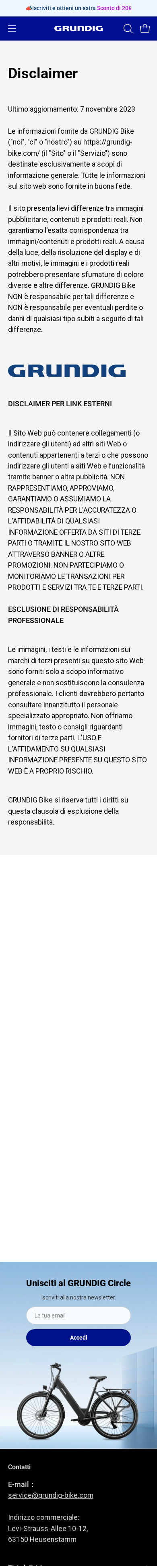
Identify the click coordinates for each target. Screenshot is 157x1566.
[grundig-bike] (78, 28)
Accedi (78, 1337)
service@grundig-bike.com (50, 1495)
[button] (127, 28)
